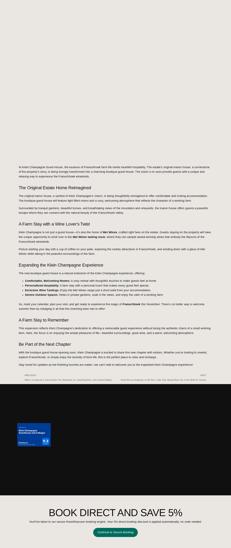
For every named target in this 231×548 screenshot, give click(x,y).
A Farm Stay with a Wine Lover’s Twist (54, 224)
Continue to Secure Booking (116, 532)
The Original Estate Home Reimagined (55, 187)
